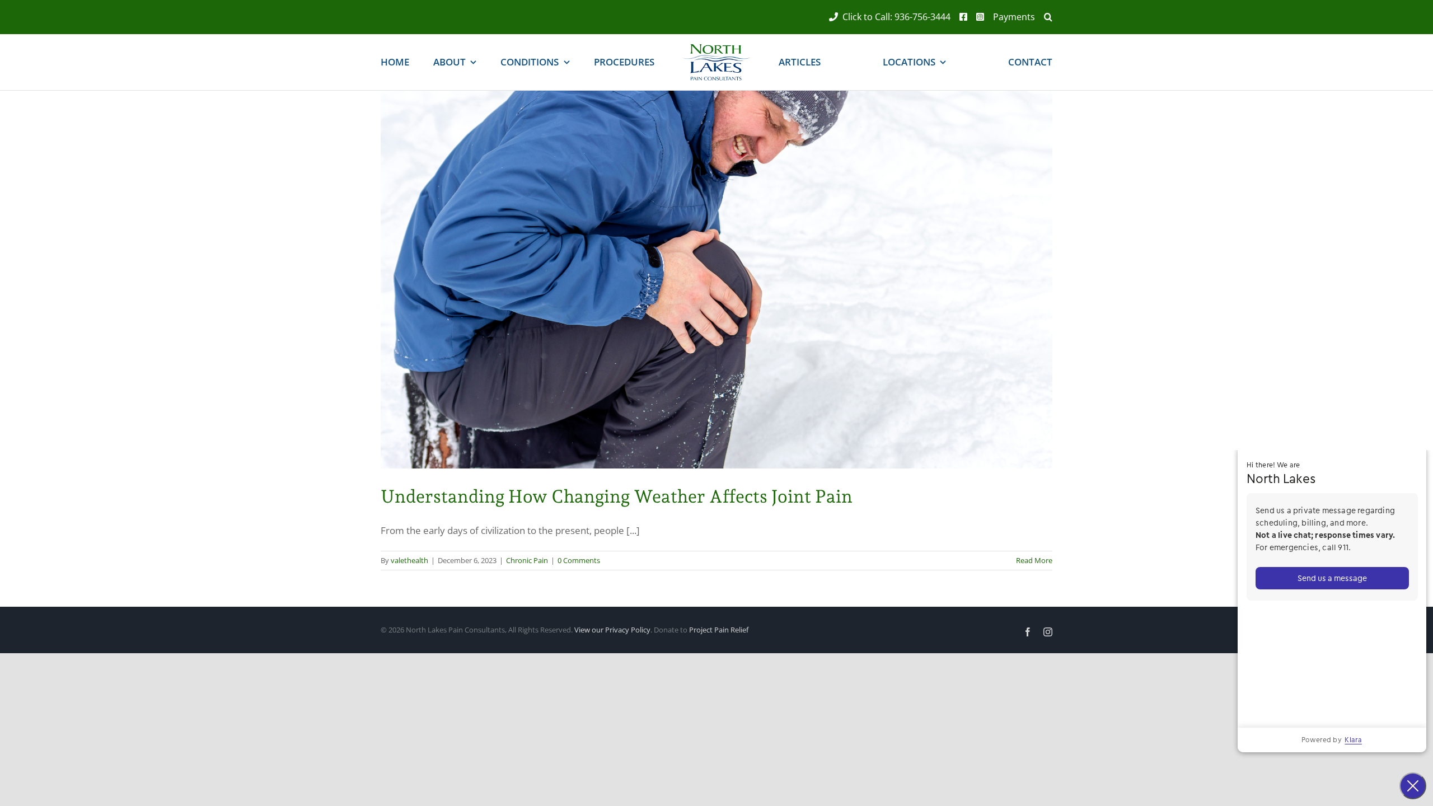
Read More (1034, 560)
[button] (1043, 17)
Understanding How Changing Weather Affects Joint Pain (617, 496)
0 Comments (579, 560)
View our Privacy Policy (612, 630)
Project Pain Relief (718, 630)
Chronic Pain (527, 560)
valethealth (409, 560)
